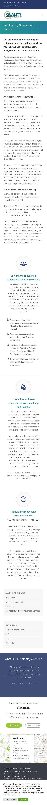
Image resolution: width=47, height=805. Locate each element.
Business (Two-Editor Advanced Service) (22, 611)
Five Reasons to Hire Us (15, 630)
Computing (10, 606)
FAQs (7, 634)
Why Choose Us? (33, 725)
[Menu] (41, 15)
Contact (8, 638)
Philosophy (10, 598)
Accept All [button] (23, 799)
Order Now (10, 643)
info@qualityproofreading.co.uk (16, 2)
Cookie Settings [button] (10, 799)
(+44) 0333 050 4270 (13, 6)
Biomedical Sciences (14, 602)
